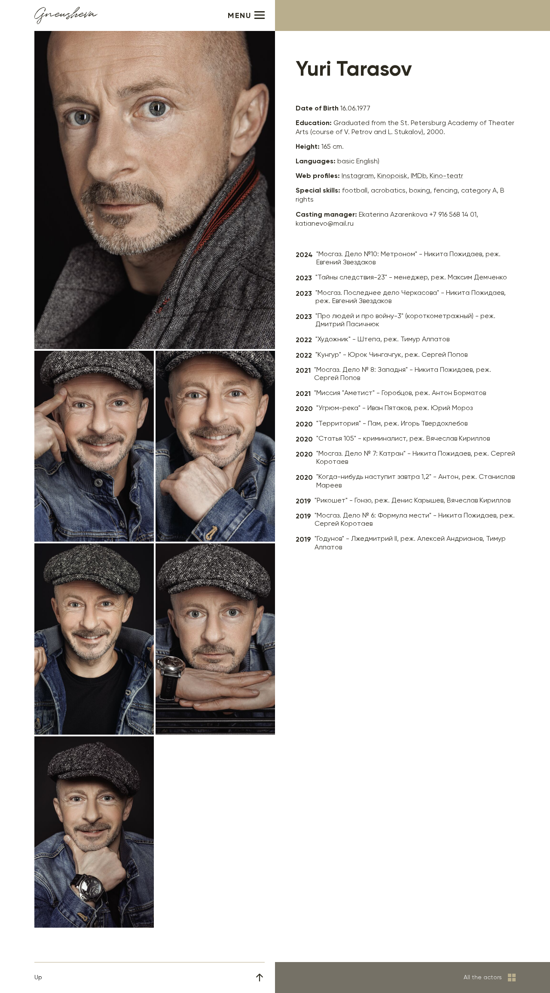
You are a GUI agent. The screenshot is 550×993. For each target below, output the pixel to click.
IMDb (418, 176)
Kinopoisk (392, 176)
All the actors (483, 978)
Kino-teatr (446, 176)
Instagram (358, 176)
